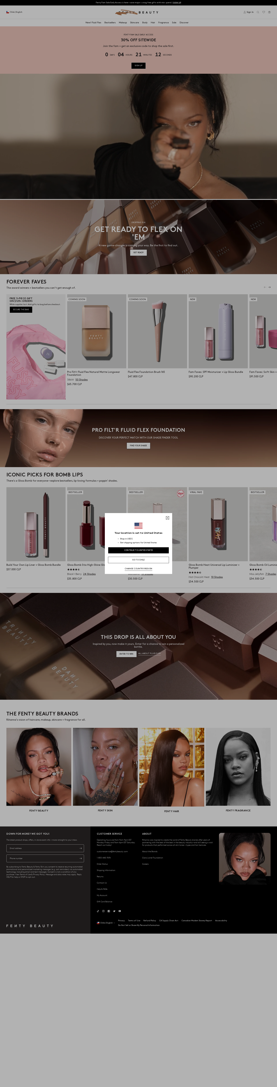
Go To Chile (138, 560)
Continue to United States (138, 550)
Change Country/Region (138, 569)
